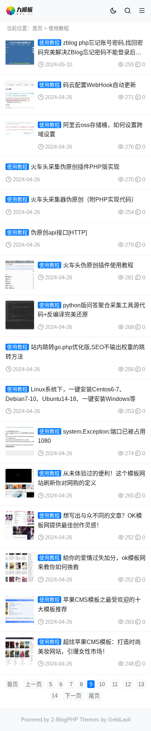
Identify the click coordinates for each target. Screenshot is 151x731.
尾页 (94, 695)
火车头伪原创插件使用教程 (98, 265)
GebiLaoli (119, 719)
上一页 (33, 684)
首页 (37, 28)
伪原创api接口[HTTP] (59, 232)
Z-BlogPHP (64, 719)
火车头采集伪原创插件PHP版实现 (75, 167)
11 (115, 684)
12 (128, 684)
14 (55, 695)
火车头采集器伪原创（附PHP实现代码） (84, 199)
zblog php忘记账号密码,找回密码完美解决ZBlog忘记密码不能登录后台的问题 (90, 52)
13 (141, 684)
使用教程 (58, 28)
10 (102, 684)
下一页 (73, 695)
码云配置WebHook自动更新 (99, 85)
